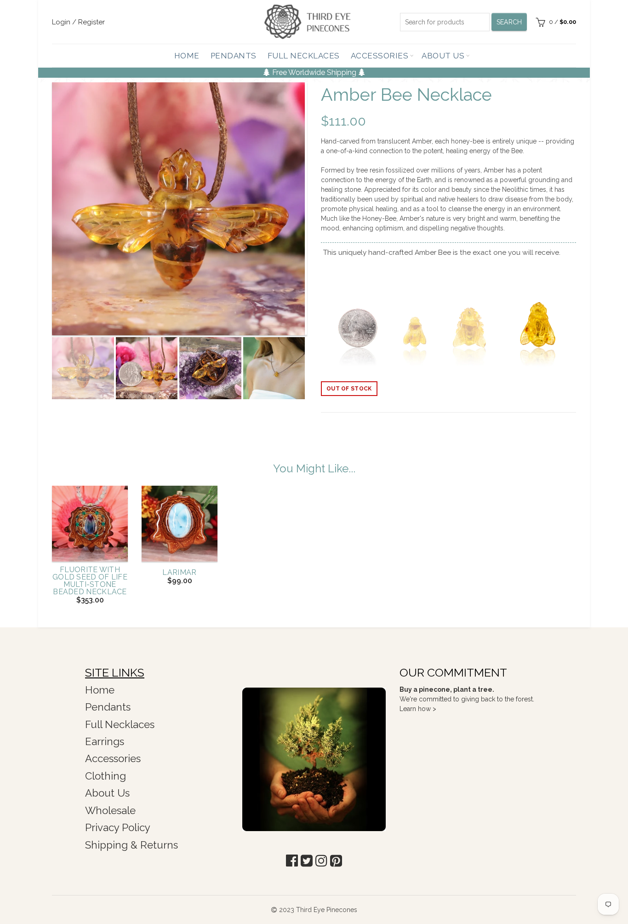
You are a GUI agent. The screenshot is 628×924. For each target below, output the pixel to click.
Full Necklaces (304, 55)
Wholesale (110, 810)
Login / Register (78, 22)
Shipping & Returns (131, 845)
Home (187, 55)
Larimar (179, 572)
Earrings (104, 741)
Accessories (380, 55)
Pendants (234, 55)
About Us (443, 55)
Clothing (105, 776)
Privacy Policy (117, 827)
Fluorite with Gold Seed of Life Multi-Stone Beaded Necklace (89, 581)
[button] (291, 861)
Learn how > (418, 708)
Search (509, 22)
